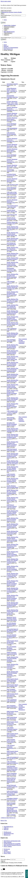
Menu (2, 13)
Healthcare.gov (7, 832)
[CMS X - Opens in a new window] (2, 870)
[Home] (11, 12)
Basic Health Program (9, 31)
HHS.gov (6, 829)
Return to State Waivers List (8, 817)
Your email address (5, 859)
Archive (6, 850)
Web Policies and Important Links (12, 841)
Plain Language (7, 842)
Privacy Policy (7, 853)
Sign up (3, 861)
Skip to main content (6, 1)
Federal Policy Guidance (10, 25)
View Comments (23, 341)
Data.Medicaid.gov (8, 826)
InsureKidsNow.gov (9, 833)
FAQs (5, 19)
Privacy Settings (8, 846)
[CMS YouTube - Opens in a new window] (4, 870)
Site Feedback (7, 852)
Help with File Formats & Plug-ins (12, 845)
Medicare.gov (7, 834)
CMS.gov (6, 828)
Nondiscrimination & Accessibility (12, 843)
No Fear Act (7, 849)
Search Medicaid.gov (6, 15)
